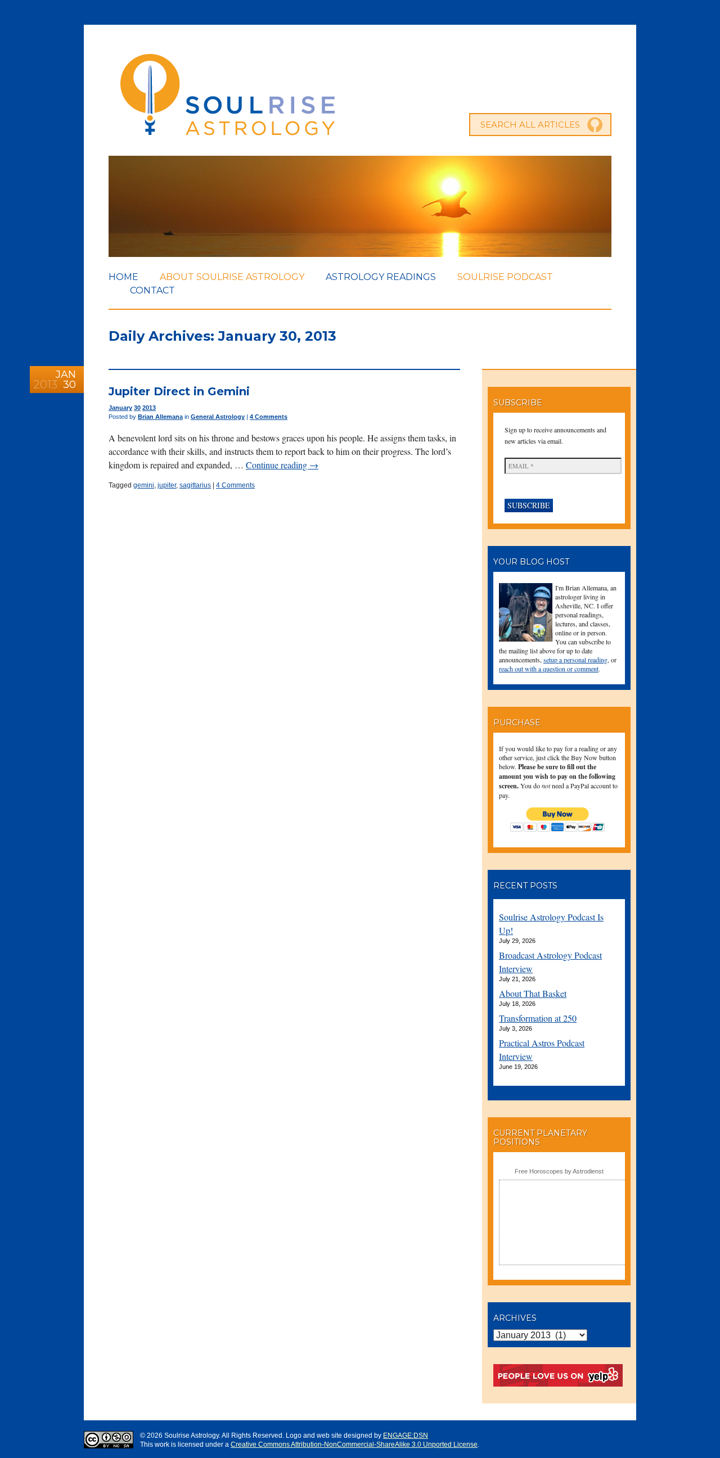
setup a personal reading (575, 659)
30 (137, 407)
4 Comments (268, 416)
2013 (149, 407)
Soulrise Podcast (505, 277)
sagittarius (195, 485)
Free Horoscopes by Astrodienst (559, 1171)
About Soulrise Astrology (232, 277)
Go (595, 124)
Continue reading (282, 465)
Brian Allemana (160, 416)
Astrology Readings (381, 277)
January (120, 407)
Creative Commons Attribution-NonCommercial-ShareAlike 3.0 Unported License (354, 1444)
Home (123, 277)
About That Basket (532, 993)
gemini (143, 485)
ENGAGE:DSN (405, 1435)
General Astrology (218, 416)
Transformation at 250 (538, 1018)
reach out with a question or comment (548, 668)
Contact (152, 290)
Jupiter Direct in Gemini (179, 391)
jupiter (167, 485)
